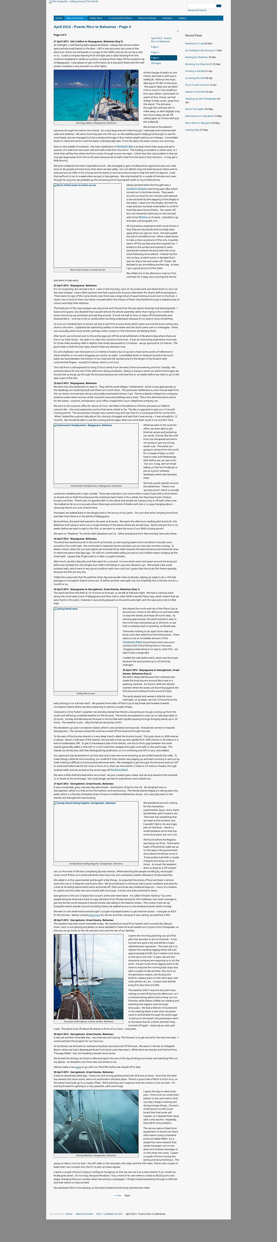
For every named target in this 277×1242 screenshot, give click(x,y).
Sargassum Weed (132, 641)
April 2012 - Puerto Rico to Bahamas (161, 40)
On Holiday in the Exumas (199, 50)
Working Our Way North (198, 64)
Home (59, 18)
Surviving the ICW (195, 78)
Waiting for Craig (194, 43)
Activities (167, 18)
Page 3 (155, 52)
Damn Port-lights (194, 109)
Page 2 (155, 46)
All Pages (156, 63)
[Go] (218, 6)
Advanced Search (197, 10)
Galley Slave (96, 18)
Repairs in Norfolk (195, 91)
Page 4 (155, 57)
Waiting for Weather (196, 57)
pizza (78, 1067)
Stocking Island (119, 769)
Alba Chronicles (75, 18)
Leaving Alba (192, 130)
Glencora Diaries (147, 18)
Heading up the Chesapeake (201, 98)
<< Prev (117, 1195)
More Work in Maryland (198, 123)
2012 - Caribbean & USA (109, 1214)
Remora (142, 216)
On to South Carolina (197, 84)
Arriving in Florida (195, 71)
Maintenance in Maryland (199, 116)
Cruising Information (120, 18)
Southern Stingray (136, 188)
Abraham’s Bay (125, 146)
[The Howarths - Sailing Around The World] (73, 1)
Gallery (182, 18)
